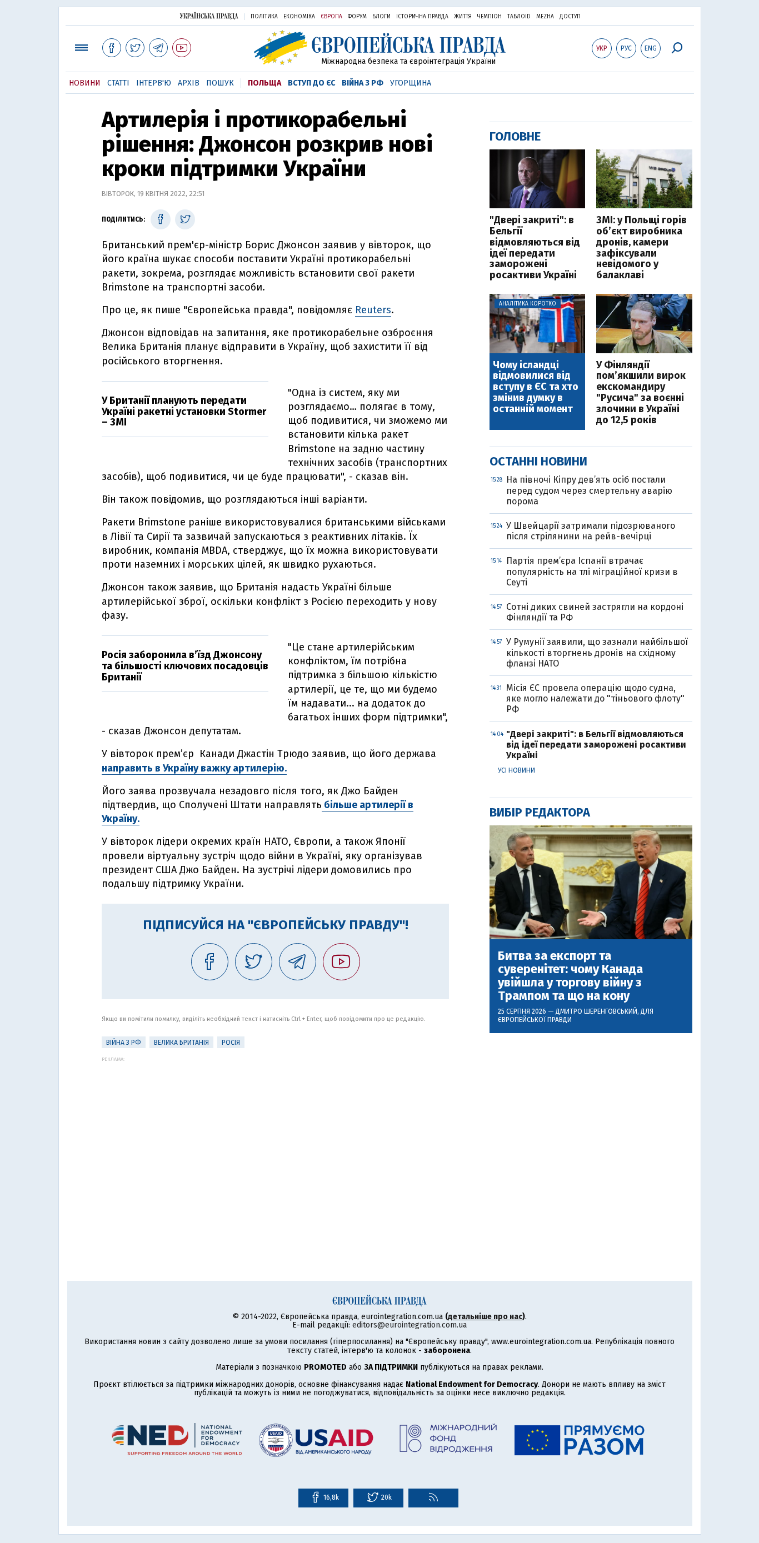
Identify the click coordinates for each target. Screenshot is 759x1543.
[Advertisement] (275, 1140)
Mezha (545, 16)
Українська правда (208, 16)
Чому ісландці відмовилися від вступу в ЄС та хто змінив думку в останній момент (535, 387)
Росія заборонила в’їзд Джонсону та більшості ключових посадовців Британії (185, 666)
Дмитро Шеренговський (596, 1011)
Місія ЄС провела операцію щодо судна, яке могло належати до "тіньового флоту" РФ (595, 698)
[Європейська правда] (379, 47)
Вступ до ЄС (311, 83)
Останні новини (538, 461)
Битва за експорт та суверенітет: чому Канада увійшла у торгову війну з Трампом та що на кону (570, 976)
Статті (118, 83)
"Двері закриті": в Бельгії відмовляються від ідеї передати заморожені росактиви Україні (535, 248)
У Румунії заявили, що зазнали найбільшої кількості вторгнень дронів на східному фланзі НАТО (597, 652)
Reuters (373, 310)
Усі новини (516, 770)
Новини (85, 83)
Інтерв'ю (153, 83)
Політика (264, 16)
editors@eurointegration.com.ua (409, 1325)
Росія (231, 1042)
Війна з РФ (362, 83)
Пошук (220, 83)
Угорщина (410, 83)
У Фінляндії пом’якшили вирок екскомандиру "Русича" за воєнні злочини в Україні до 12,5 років (641, 393)
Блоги (381, 16)
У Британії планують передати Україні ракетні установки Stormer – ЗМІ (184, 411)
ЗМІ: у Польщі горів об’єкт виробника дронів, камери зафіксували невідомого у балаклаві (641, 248)
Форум (357, 16)
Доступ (570, 16)
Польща (264, 83)
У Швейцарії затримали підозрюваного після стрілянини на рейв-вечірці (590, 531)
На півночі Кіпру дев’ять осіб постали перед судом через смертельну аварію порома (589, 490)
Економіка (299, 16)
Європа (331, 16)
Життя (463, 16)
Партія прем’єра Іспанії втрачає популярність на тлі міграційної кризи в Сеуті (592, 571)
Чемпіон (489, 16)
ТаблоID (519, 16)
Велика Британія (181, 1042)
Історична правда (422, 16)
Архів (188, 83)
